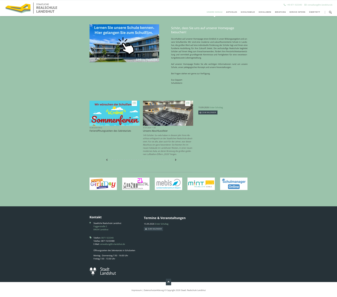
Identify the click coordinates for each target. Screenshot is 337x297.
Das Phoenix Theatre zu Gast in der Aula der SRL (169, 160)
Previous (107, 160)
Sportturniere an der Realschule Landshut (122, 160)
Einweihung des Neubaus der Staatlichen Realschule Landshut (132, 160)
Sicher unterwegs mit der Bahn (155, 160)
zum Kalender (209, 112)
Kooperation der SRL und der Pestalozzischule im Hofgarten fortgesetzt (158, 160)
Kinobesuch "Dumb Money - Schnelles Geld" (129, 160)
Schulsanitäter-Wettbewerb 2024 (165, 160)
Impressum (137, 290)
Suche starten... (330, 12)
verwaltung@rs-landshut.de (112, 244)
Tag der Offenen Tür (117, 160)
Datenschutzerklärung (154, 290)
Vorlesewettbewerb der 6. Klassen (127, 160)
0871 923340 (107, 237)
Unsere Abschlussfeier (155, 130)
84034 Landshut (100, 229)
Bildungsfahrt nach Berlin (143, 160)
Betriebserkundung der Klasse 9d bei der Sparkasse (136, 160)
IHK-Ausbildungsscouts (151, 160)
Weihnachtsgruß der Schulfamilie (124, 160)
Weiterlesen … (123, 116)
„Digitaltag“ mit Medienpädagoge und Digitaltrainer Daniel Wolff (141, 160)
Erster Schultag (216, 107)
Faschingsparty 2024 (167, 160)
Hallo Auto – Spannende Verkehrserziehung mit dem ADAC (115, 160)
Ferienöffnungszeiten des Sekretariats (110, 130)
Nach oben (168, 282)
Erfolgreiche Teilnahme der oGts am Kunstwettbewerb (139, 160)
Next (176, 160)
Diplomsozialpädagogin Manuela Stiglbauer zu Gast (160, 160)
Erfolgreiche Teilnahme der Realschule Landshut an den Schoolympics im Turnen (134, 160)
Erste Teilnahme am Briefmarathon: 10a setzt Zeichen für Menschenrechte (146, 160)
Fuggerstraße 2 (100, 226)
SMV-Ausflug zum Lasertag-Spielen (162, 160)
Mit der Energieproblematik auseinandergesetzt (148, 160)
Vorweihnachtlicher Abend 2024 (153, 160)
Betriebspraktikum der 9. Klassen (120, 160)
